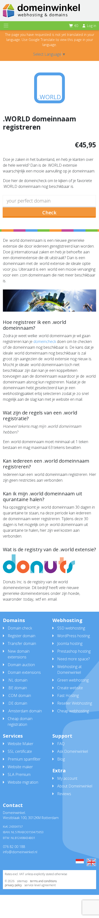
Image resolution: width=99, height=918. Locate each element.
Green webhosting (73, 680)
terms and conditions (43, 881)
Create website (70, 687)
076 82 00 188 (14, 846)
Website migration (23, 782)
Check (49, 212)
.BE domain (17, 687)
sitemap (22, 881)
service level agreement (40, 885)
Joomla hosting (69, 643)
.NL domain (17, 680)
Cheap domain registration (20, 721)
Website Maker (20, 743)
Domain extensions (24, 672)
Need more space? (73, 659)
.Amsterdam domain (25, 711)
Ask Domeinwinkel (72, 751)
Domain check (20, 628)
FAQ (61, 743)
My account (67, 778)
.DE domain (17, 703)
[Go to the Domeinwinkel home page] (41, 10)
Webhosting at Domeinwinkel (69, 669)
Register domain (21, 635)
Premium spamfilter (24, 759)
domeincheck (44, 341)
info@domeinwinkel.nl (20, 852)
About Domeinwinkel (74, 786)
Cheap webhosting (73, 711)
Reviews (64, 793)
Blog (61, 759)
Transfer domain (22, 643)
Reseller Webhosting (74, 703)
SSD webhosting (71, 628)
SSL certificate (20, 751)
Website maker (20, 766)
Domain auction (21, 664)
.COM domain (19, 695)
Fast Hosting (68, 695)
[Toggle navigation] (6, 25)
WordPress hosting (73, 635)
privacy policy (13, 885)
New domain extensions (19, 654)
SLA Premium (19, 774)
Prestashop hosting (74, 651)
